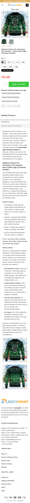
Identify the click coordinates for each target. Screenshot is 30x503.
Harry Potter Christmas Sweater (11, 93)
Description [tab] (5, 122)
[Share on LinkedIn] (19, 106)
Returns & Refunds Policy (9, 457)
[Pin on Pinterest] (15, 106)
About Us (4, 454)
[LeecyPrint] (15, 5)
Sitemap (3, 467)
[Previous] (3, 24)
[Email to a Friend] (12, 106)
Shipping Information (7, 480)
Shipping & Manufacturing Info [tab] (11, 126)
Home (3, 46)
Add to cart (18, 84)
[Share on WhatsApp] (2, 106)
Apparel (9, 46)
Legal (3, 490)
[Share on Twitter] (9, 106)
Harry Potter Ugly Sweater (9, 101)
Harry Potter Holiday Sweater (10, 97)
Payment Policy (6, 484)
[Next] (26, 24)
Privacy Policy (5, 460)
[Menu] (2, 5)
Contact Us (4, 477)
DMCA (3, 487)
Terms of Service (6, 464)
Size (2, 58)
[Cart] (27, 5)
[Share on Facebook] (6, 106)
